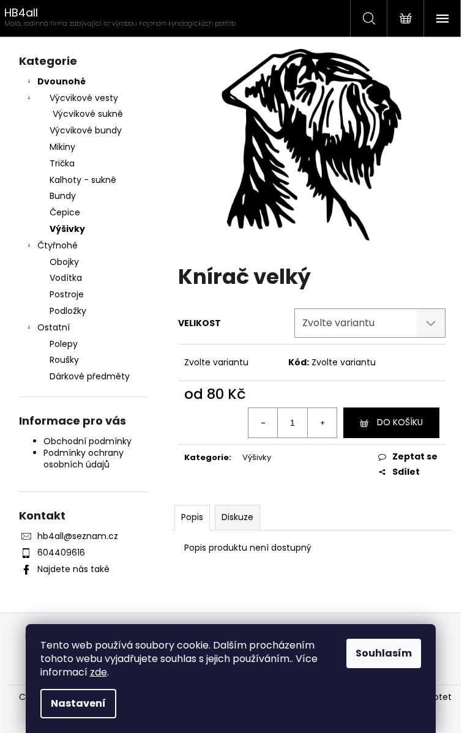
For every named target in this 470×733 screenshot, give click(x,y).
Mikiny (62, 147)
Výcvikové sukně (88, 114)
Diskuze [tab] (237, 517)
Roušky (64, 360)
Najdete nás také (73, 569)
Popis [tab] (192, 517)
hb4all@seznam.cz (77, 536)
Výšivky (67, 229)
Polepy (64, 344)
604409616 (61, 552)
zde (98, 672)
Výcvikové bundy (86, 130)
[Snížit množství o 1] (263, 422)
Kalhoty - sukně (83, 180)
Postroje (67, 294)
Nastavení (78, 703)
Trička (62, 163)
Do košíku (400, 422)
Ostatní (53, 327)
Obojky (64, 262)
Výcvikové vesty (84, 98)
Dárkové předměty (90, 376)
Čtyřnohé (57, 245)
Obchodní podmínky (87, 441)
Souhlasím (384, 653)
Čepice (65, 212)
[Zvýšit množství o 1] (322, 422)
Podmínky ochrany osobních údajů (83, 459)
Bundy (63, 196)
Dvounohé (61, 81)
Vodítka (66, 278)
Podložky (68, 311)
